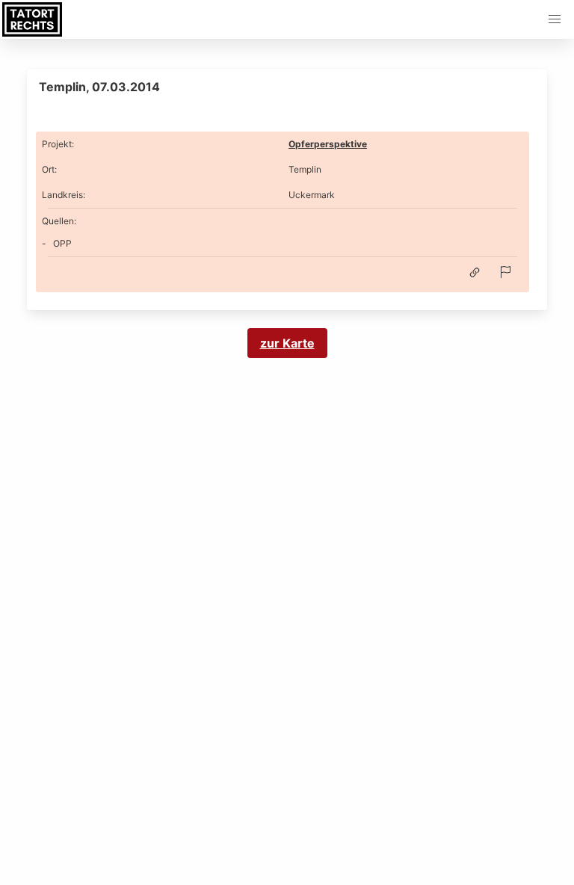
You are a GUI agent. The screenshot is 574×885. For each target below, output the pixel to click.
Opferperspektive (327, 143)
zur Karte (287, 343)
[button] (554, 19)
